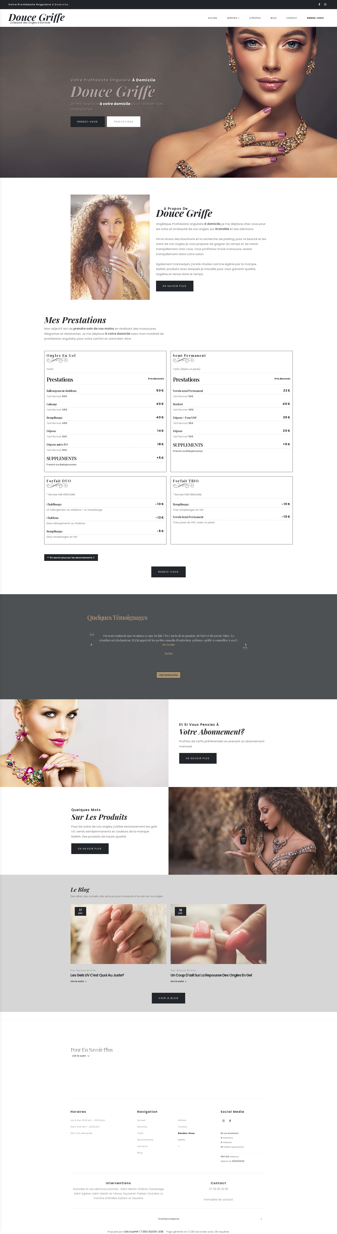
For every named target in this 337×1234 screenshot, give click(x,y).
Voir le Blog (168, 998)
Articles (182, 1120)
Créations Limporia (168, 1219)
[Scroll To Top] (330, 1230)
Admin (181, 1139)
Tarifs (140, 1133)
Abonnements (145, 1139)
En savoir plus (174, 286)
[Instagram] (326, 4)
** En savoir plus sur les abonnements (70, 557)
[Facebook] (320, 4)
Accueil (212, 18)
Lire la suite (79, 1056)
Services (232, 18)
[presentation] (9, 102)
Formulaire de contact (218, 1199)
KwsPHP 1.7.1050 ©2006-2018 (146, 1231)
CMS (126, 1231)
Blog (273, 18)
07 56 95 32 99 (218, 1189)
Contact (291, 18)
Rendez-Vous (87, 127)
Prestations (124, 127)
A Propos (255, 18)
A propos (142, 1146)
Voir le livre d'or (168, 674)
